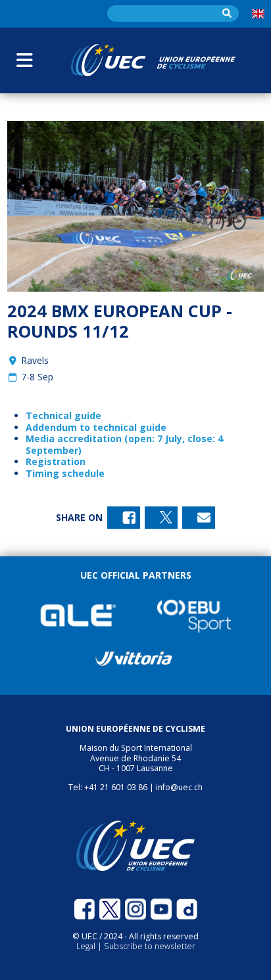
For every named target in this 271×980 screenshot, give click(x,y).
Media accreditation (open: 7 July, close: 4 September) (124, 444)
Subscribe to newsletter (149, 946)
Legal (86, 946)
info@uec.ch (179, 787)
